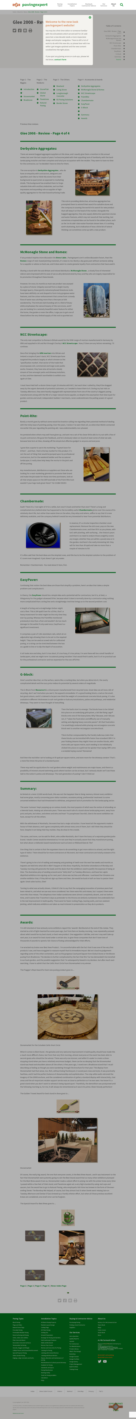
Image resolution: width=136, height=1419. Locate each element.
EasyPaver (117, 51)
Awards (118, 59)
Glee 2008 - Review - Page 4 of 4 (112, 32)
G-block (118, 54)
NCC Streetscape (115, 43)
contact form (60, 59)
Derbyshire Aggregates (113, 36)
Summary (118, 57)
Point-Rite (117, 46)
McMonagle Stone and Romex (113, 39)
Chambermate (116, 49)
